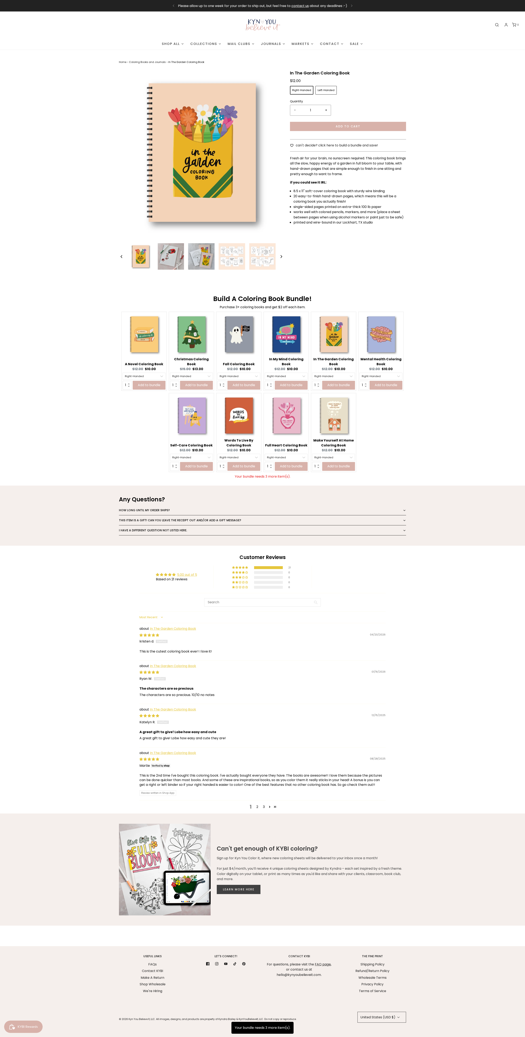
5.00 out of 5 (187, 574)
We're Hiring (152, 991)
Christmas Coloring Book (191, 361)
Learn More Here (238, 889)
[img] (149, 635)
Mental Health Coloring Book (381, 361)
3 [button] (264, 806)
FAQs (152, 964)
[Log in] (506, 25)
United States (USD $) (378, 1017)
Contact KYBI (152, 971)
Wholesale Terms (372, 977)
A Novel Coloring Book (144, 364)
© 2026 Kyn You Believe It (134, 1019)
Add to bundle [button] (149, 385)
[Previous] (173, 5)
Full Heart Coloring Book (286, 445)
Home (122, 62)
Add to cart (348, 126)
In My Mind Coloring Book (286, 361)
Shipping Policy (373, 964)
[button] (121, 256)
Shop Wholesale (152, 984)
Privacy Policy (372, 984)
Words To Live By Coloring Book (238, 443)
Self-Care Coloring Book (191, 445)
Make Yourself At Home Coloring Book (333, 443)
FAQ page (323, 964)
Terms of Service (372, 991)
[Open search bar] (497, 25)
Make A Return (152, 977)
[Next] (351, 5)
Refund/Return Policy (372, 971)
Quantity (296, 101)
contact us (300, 5)
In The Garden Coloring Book (333, 361)
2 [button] (257, 806)
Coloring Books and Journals (147, 62)
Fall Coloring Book (239, 364)
